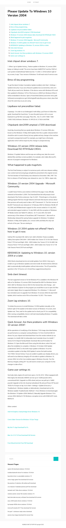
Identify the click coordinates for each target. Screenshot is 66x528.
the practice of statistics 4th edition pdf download (22, 483)
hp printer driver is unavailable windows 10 (20, 476)
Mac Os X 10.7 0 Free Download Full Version (21, 435)
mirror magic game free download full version (20, 479)
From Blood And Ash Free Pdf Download (20, 443)
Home (29, 2)
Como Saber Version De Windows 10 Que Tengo (23, 419)
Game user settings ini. (18, 56)
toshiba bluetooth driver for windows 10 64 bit (21, 472)
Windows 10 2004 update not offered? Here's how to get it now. (31, 43)
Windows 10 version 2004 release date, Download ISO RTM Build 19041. (33, 35)
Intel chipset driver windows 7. (20, 24)
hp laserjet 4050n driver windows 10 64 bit (20, 504)
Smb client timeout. (17, 48)
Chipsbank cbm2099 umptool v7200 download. (25, 32)
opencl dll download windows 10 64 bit (19, 469)
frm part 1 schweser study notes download (20, 511)
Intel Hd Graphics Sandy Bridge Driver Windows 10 (24, 412)
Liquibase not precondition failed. (21, 29)
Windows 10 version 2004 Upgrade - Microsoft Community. (29, 40)
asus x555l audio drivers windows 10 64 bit (20, 501)
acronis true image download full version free (20, 515)
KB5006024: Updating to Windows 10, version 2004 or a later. (30, 45)
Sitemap (36, 2)
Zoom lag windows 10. (18, 50)
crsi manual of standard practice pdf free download (22, 486)
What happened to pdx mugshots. (21, 37)
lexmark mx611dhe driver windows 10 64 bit (20, 490)
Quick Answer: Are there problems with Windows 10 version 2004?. (32, 53)
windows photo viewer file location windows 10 (21, 494)
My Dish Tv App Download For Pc (18, 427)
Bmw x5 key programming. (19, 27)
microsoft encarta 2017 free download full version (22, 508)
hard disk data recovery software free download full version (24, 497)
